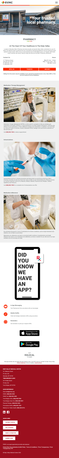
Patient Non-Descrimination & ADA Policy (14, 447)
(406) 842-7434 (10, 132)
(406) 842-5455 (13, 396)
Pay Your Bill (9, 427)
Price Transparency (43, 447)
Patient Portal (10, 422)
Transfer (29, 69)
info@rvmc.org (10, 391)
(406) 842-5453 (11, 394)
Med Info (47, 69)
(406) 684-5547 (19, 401)
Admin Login (9, 438)
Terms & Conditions (31, 447)
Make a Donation (10, 433)
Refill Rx (11, 69)
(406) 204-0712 (21, 408)
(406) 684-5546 (17, 398)
